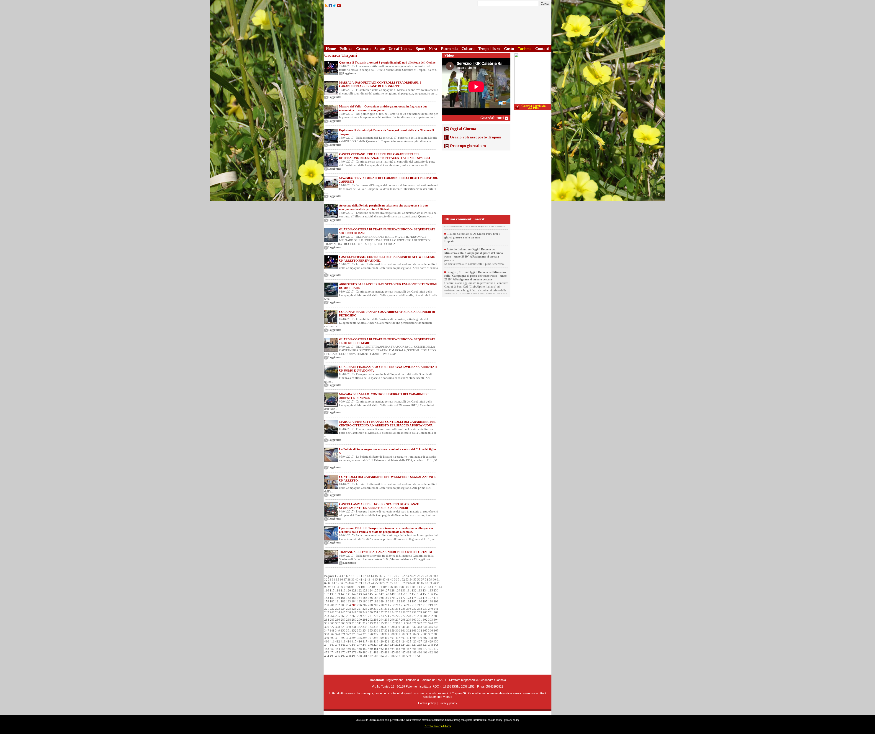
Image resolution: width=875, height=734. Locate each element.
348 (332, 630)
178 (436, 597)
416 (359, 641)
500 (359, 656)
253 (386, 612)
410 (326, 641)
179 (326, 601)
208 (370, 605)
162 (348, 597)
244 (337, 612)
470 (425, 648)
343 (419, 627)
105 (385, 587)
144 (365, 594)
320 (408, 623)
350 (343, 630)
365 (425, 630)
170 (392, 597)
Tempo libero (489, 48)
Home (331, 48)
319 (403, 623)
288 (348, 619)
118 (337, 590)
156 (430, 594)
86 (418, 583)
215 (408, 605)
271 (370, 616)
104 (379, 587)
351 (348, 630)
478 (354, 652)
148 (386, 594)
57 (422, 579)
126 (381, 590)
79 (391, 583)
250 (370, 612)
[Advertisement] (476, 182)
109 (406, 587)
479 (359, 652)
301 (419, 619)
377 (375, 634)
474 (332, 652)
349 (337, 630)
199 (436, 601)
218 (425, 605)
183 (348, 601)
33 (329, 579)
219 (430, 605)
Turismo (525, 48)
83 (407, 583)
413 (343, 641)
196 (419, 601)
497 (343, 656)
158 (326, 597)
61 (438, 579)
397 (370, 638)
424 (403, 641)
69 (353, 583)
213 (397, 605)
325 (436, 623)
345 (430, 627)
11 (360, 576)
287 (343, 619)
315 (381, 623)
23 (407, 576)
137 (326, 594)
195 (414, 601)
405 (414, 638)
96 (341, 587)
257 (408, 612)
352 (354, 630)
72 (364, 583)
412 (337, 641)
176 (425, 597)
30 (434, 576)
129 (397, 590)
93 (329, 587)
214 (403, 605)
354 (365, 630)
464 (392, 648)
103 (374, 587)
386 (425, 634)
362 (408, 630)
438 (365, 645)
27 (422, 576)
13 (368, 576)
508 (403, 656)
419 (375, 641)
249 (365, 612)
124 (370, 590)
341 (408, 627)
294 (381, 619)
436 (354, 645)
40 (356, 579)
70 (356, 583)
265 (337, 616)
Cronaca (363, 48)
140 (343, 594)
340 (403, 627)
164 (359, 597)
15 (376, 576)
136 (436, 590)
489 (414, 652)
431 (326, 645)
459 (365, 648)
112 (423, 587)
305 (326, 623)
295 (386, 619)
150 (397, 594)
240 (430, 608)
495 (332, 656)
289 (354, 619)
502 (370, 656)
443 (392, 645)
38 (349, 579)
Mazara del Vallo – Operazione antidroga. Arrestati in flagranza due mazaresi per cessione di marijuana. (383, 108)
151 (403, 594)
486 (397, 652)
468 (414, 648)
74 (372, 583)
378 (381, 634)
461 (375, 648)
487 (403, 652)
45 (376, 579)
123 (365, 590)
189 (381, 601)
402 (397, 638)
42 (364, 579)
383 (408, 634)
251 (375, 612)
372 (348, 634)
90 (434, 583)
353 (359, 630)
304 (436, 619)
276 (397, 616)
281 (425, 616)
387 (430, 634)
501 (365, 656)
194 (408, 601)
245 (343, 612)
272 (375, 616)
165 (365, 597)
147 (381, 594)
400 (386, 638)
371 (343, 634)
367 (436, 630)
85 (415, 583)
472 (436, 648)
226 (354, 608)
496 (337, 656)
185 (359, 601)
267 (348, 616)
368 (326, 634)
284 (326, 619)
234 (397, 608)
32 (325, 579)
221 (326, 608)
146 (375, 594)
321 (414, 623)
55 (415, 579)
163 (354, 597)
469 (419, 648)
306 (332, 623)
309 (348, 623)
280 (419, 616)
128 (392, 590)
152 (408, 594)
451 (436, 645)
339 (397, 627)
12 (364, 576)
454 (337, 648)
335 (375, 627)
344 (425, 627)
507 (397, 656)
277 (403, 616)
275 (392, 616)
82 (403, 583)
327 (332, 627)
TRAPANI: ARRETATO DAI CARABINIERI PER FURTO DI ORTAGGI (385, 552)
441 (381, 645)
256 (403, 612)
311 (359, 623)
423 (397, 641)
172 (403, 597)
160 (337, 597)
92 (325, 587)
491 (425, 652)
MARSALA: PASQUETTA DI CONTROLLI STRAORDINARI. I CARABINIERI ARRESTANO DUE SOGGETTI (380, 84)
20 (395, 576)
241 (436, 608)
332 (359, 627)
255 (397, 612)
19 (391, 576)
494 (326, 656)
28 (426, 576)
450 (430, 645)
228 (365, 608)
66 (341, 583)
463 (386, 648)
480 (365, 652)
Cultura (468, 48)
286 (337, 619)
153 (414, 594)
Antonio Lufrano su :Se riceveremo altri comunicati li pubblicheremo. (474, 278)
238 (419, 608)
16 (380, 576)
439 (370, 645)
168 (381, 597)
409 (436, 638)
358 (386, 630)
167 (375, 597)
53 (407, 579)
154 (419, 594)
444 (397, 645)
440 (375, 645)
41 (360, 579)
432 (332, 645)
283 (436, 616)
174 (414, 597)
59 (430, 579)
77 (384, 583)
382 (403, 634)
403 (403, 638)
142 (354, 594)
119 (343, 590)
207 (365, 605)
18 (387, 576)
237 (414, 608)
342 (414, 627)
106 (390, 587)
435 (348, 645)
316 (386, 623)
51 (399, 579)
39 (353, 579)
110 (412, 587)
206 (359, 605)
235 (403, 608)
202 (337, 605)
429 (430, 641)
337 (386, 627)
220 (436, 605)
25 (415, 576)
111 (417, 587)
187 (370, 601)
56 (418, 579)
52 (403, 579)
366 (430, 630)
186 (365, 601)
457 (354, 648)
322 (419, 623)
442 (386, 645)
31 (438, 576)
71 (360, 583)
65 (337, 583)
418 (370, 641)
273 (381, 616)
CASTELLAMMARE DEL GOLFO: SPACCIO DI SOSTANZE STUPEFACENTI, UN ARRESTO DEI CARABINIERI (379, 506)
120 (348, 590)
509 (408, 656)
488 (408, 652)
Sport (420, 48)
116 (326, 590)
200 (326, 605)
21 (399, 576)
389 (326, 638)
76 (380, 583)
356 (375, 630)
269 (359, 616)
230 (375, 608)
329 (343, 627)
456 (348, 648)
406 (419, 638)
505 (386, 656)
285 (332, 619)
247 (354, 612)
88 (426, 583)
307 (337, 623)
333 (365, 627)
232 (386, 608)
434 (343, 645)
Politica (346, 48)
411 (332, 641)
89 (430, 583)
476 (343, 652)
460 (370, 648)
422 (392, 641)
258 (414, 612)
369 (332, 634)
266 (343, 616)
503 (375, 656)
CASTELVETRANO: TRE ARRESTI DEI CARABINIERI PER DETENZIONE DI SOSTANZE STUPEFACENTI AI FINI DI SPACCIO (384, 156)
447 (414, 645)
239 (425, 608)
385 (419, 634)
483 (381, 652)
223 (337, 608)
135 (430, 590)
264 (332, 616)
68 (349, 583)
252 (381, 612)
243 (332, 612)
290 (359, 619)
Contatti (542, 48)
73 (368, 583)
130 (403, 590)
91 (438, 583)
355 (370, 630)
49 (391, 579)
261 (430, 612)
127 (386, 590)
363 (414, 630)
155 (425, 594)
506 (392, 656)
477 (348, 652)
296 (392, 619)
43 (368, 579)
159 (332, 597)
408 (430, 638)
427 (419, 641)
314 (375, 623)
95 (337, 587)
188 (375, 601)
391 (337, 638)
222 (332, 608)
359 (392, 630)
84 (411, 583)
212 (392, 605)
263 (326, 616)
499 (354, 656)
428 (425, 641)
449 (425, 645)
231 (381, 608)
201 (332, 605)
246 (348, 612)
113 (428, 587)
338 (392, 627)
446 (408, 645)
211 (386, 605)
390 (332, 638)
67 (345, 583)
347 (326, 630)
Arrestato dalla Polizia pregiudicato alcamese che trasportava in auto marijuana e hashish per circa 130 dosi (384, 207)
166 (370, 597)
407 (425, 638)
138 (332, 594)
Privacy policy (447, 703)
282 (430, 616)
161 (343, 597)
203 (343, 605)
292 (370, 619)
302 (425, 619)
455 (343, 648)
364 (419, 630)
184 (354, 601)
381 (397, 634)
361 (403, 630)
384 (414, 634)
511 (419, 656)
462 (381, 648)
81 (399, 583)
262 (436, 612)
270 (365, 616)
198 (430, 601)
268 (354, 616)
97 (345, 587)
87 (422, 583)
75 (376, 583)
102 (368, 587)
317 (392, 623)
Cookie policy (427, 703)
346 (436, 627)
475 (337, 652)
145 (370, 594)
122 (359, 590)
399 (381, 638)
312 (365, 623)
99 (353, 587)
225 (348, 608)
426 (414, 641)
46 (380, 579)
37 (345, 579)
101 (363, 587)
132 (414, 590)
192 (397, 601)
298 (403, 619)
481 (370, 652)
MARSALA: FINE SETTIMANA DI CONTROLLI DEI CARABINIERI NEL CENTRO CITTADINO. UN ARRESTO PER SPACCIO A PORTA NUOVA (387, 423)
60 (434, 579)
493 (436, 652)
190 (386, 601)
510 (414, 656)
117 (332, 590)
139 (337, 594)
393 (348, 638)
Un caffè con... (400, 48)
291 (365, 619)
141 (348, 594)
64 (333, 583)
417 (365, 641)
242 (326, 612)
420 (381, 641)
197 (425, 601)
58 (426, 579)
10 (356, 576)
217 (419, 605)
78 (387, 583)
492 (430, 652)
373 (354, 634)
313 (370, 623)
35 (337, 579)
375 (365, 634)
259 (419, 612)
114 (434, 587)
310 (354, 623)
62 (325, 583)
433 (337, 645)
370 (337, 634)
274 (386, 616)
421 (386, 641)
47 (384, 579)
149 (392, 594)
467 (408, 648)
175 (419, 597)
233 (392, 608)
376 (370, 634)
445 (403, 645)
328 (337, 627)
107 (396, 587)
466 (403, 648)
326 (326, 627)
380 (392, 634)
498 (348, 656)
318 (397, 623)
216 (414, 605)
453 (332, 648)
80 (395, 583)
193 (403, 601)
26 (418, 576)
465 (397, 648)
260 (425, 612)
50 (395, 579)
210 (381, 605)
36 (341, 579)
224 (343, 608)
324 (430, 623)
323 (425, 623)
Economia (449, 48)
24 (411, 576)
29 (430, 576)
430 (436, 641)
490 (419, 652)
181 (337, 601)
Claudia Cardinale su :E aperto (472, 258)
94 (333, 587)
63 (329, 583)
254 (392, 612)
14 (372, 576)
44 (372, 579)
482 (375, 652)
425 (408, 641)
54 (411, 579)
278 (408, 616)
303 (430, 619)
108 (401, 587)
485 (392, 652)
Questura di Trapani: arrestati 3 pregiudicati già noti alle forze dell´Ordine (387, 62)
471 (430, 648)
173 (408, 597)
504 (381, 656)
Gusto (509, 48)
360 (397, 630)
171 (397, 597)
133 (419, 590)
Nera (433, 48)
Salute (379, 48)
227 (359, 608)
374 (359, 634)
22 (403, 576)
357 (381, 630)
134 (425, 590)
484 (386, 652)
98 (349, 587)
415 (354, 641)
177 (430, 597)
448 (419, 645)
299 (408, 619)
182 (343, 601)
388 (436, 634)
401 (392, 638)
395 (359, 638)
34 (333, 579)
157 (436, 594)
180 (332, 601)
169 (386, 597)
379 (386, 634)
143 (359, 594)
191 (392, 601)
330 (348, 627)
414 (348, 641)
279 (414, 616)
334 (370, 627)
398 (375, 638)
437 (359, 645)
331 (354, 627)
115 (439, 587)
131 (408, 590)
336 (381, 627)
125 (375, 590)
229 (370, 608)
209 (375, 605)
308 (343, 623)
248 (359, 612)
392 (343, 638)
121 (354, 590)
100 (357, 587)
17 (384, 576)
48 (387, 579)
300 (414, 619)
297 (397, 619)
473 (326, 652)
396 (365, 638)
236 (408, 608)
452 (326, 648)
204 (348, 605)
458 (359, 648)
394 (354, 638)
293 (375, 619)
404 (408, 638)
